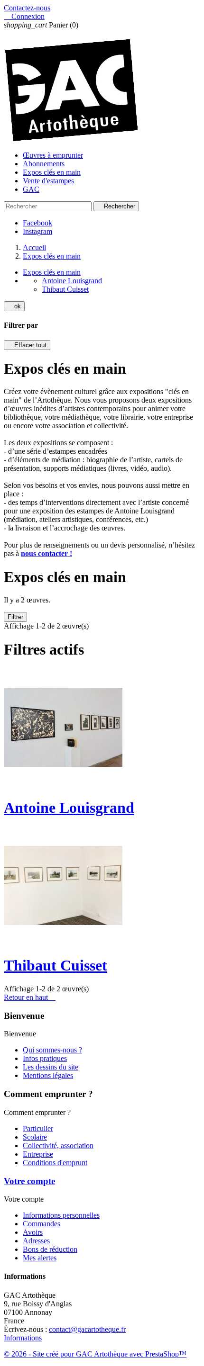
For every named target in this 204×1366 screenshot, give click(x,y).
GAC (31, 189)
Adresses (36, 1241)
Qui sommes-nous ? (52, 1050)
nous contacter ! (46, 553)
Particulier (38, 1128)
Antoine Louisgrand (72, 281)
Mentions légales (48, 1075)
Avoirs (33, 1232)
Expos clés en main (52, 172)
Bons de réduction (50, 1249)
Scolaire (35, 1137)
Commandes (41, 1224)
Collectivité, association (58, 1145)
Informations (23, 1338)
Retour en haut (30, 997)
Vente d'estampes (48, 181)
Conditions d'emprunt (55, 1163)
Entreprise (38, 1154)
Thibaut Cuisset (65, 289)
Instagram (37, 231)
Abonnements (44, 164)
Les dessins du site (50, 1067)
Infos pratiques (45, 1058)
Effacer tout (27, 345)
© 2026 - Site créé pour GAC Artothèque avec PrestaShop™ (95, 1354)
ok (14, 306)
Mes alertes (39, 1258)
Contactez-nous (27, 8)
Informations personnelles (61, 1215)
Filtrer (15, 616)
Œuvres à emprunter (53, 155)
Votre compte (29, 1181)
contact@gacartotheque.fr (87, 1329)
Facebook (37, 223)
